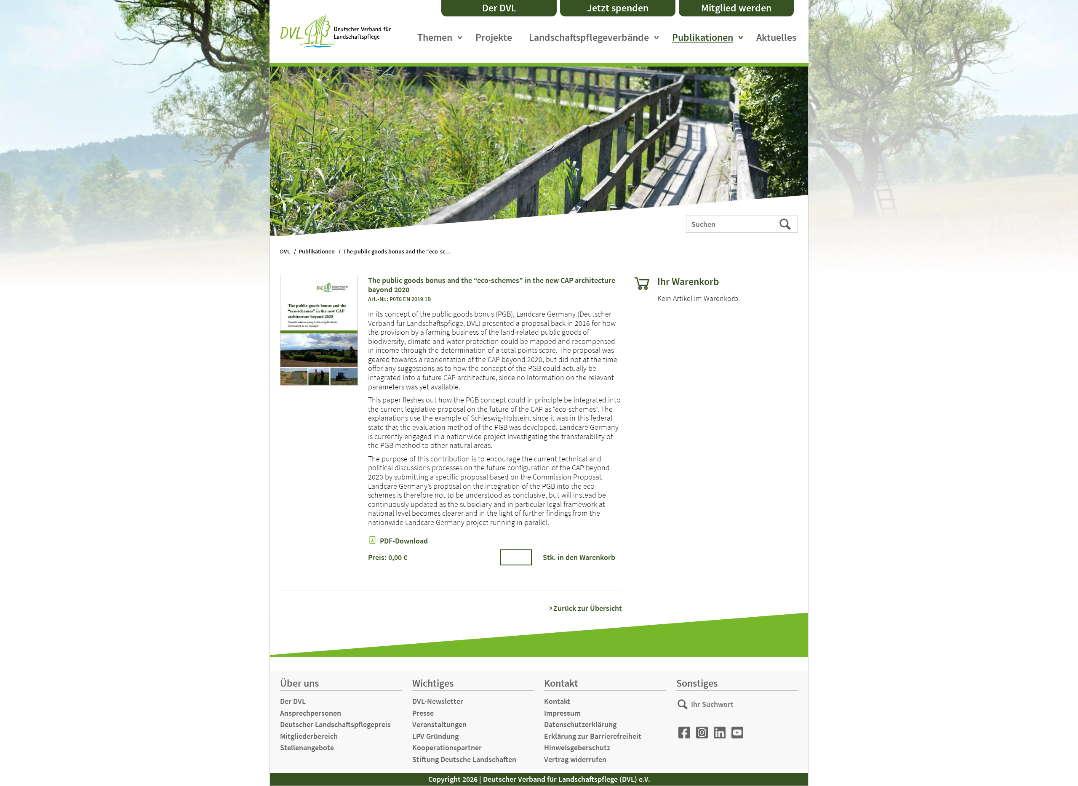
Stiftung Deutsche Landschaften (464, 759)
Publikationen (702, 37)
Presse (423, 713)
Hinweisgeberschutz (577, 747)
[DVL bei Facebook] (684, 733)
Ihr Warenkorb (688, 282)
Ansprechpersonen (310, 713)
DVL (285, 251)
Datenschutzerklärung (580, 724)
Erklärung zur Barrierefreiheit (592, 736)
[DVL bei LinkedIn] (720, 733)
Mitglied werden (736, 7)
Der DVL (499, 7)
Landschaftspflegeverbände (589, 37)
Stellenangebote (307, 747)
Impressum (562, 713)
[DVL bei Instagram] (702, 733)
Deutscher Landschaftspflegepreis (335, 724)
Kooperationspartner (447, 747)
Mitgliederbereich (309, 736)
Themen (434, 37)
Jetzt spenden (617, 7)
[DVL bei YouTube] (737, 733)
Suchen (786, 223)
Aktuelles (776, 37)
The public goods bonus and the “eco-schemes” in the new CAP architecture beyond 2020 (402, 251)
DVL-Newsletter (437, 701)
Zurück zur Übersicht (587, 608)
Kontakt (557, 701)
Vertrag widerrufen (575, 759)
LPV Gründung (435, 736)
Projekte (493, 37)
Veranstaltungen (439, 724)
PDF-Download (403, 541)
